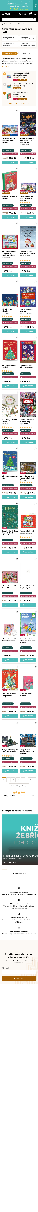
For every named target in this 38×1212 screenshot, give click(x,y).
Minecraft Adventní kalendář (20, 94)
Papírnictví (9, 23)
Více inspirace (18, 873)
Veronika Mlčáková (25, 255)
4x (31, 427)
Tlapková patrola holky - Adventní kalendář (22, 74)
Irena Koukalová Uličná (26, 313)
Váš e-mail (5, 968)
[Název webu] (6, 14)
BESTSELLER (22, 79)
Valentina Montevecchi (26, 533)
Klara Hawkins (5, 313)
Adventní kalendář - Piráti (23, 84)
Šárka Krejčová (6, 423)
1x (31, 202)
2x (31, 260)
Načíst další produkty (18, 103)
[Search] (33, 19)
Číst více (4, 66)
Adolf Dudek (5, 697)
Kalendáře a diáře (19, 23)
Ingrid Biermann (24, 144)
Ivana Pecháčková (6, 257)
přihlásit (19, 979)
